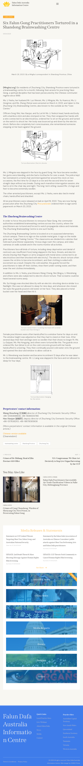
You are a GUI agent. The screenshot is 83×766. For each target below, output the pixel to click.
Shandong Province (29, 443)
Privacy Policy (22, 762)
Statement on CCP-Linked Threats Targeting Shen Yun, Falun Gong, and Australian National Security (20, 539)
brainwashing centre (11, 443)
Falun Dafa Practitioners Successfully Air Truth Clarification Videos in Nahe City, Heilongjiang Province (60, 482)
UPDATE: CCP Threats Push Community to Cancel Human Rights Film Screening (60, 556)
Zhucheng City (44, 443)
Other (54, 477)
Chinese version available (14, 433)
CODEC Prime (75, 763)
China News (9, 17)
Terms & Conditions (9, 762)
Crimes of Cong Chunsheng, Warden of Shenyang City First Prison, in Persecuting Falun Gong (20, 510)
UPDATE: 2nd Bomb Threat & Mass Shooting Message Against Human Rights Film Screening (22, 557)
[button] (57, 3)
